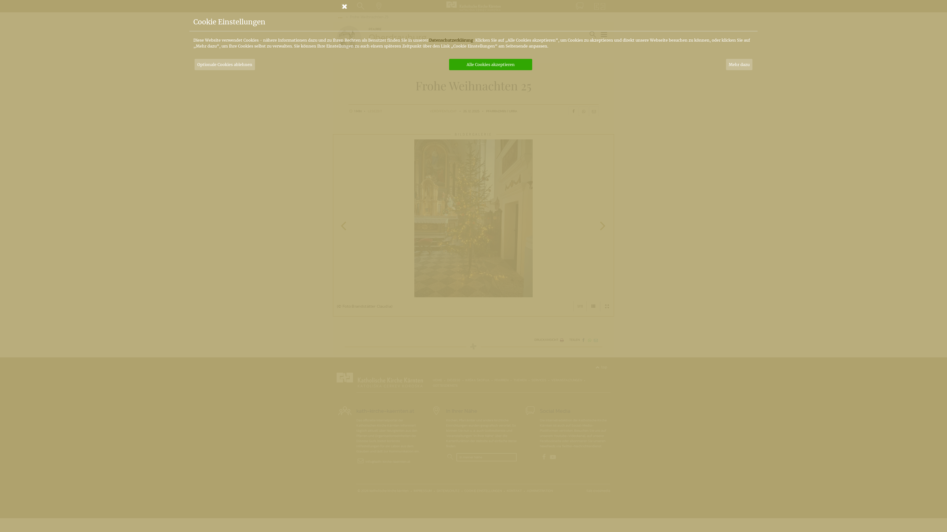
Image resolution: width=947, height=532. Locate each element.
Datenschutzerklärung (451, 40)
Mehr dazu (739, 64)
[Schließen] (473, 6)
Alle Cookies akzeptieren (491, 64)
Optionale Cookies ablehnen (224, 64)
